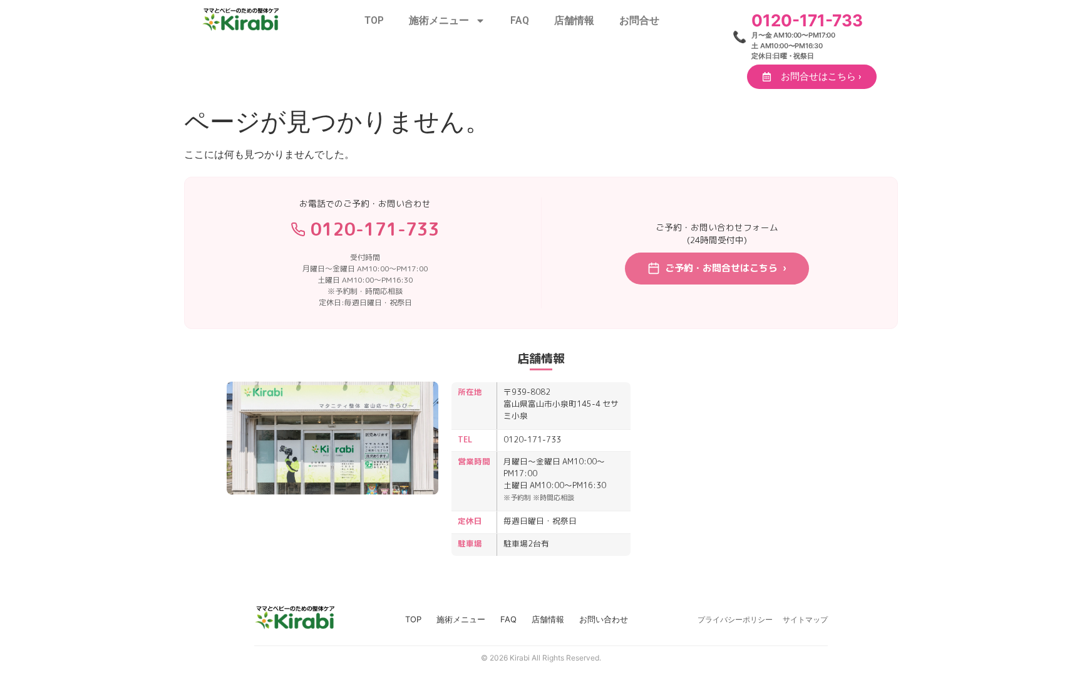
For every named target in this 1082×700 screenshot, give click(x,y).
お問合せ (639, 20)
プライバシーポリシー (735, 619)
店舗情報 (574, 20)
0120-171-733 (375, 229)
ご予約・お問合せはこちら (725, 267)
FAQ (519, 20)
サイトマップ (805, 619)
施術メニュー (439, 20)
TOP (374, 20)
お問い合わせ (603, 619)
